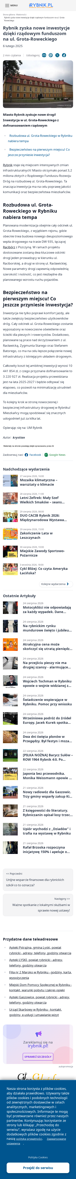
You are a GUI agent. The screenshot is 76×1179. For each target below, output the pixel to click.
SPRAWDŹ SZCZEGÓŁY (38, 1056)
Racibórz (9, 247)
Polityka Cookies (38, 1157)
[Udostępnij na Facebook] (64, 55)
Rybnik (8, 165)
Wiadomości (21, 14)
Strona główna (9, 14)
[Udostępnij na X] (57, 55)
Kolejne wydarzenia (53, 584)
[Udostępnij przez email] (51, 55)
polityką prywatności (29, 1139)
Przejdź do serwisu (38, 1168)
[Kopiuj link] (44, 55)
